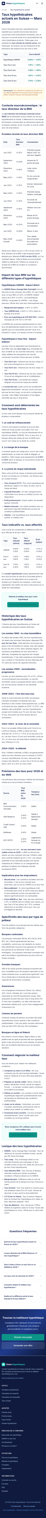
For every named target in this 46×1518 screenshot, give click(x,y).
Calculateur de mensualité (11, 1397)
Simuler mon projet (23, 1337)
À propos (5, 1484)
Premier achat (6, 1412)
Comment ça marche (9, 1480)
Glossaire (5, 1491)
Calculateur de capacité (10, 1393)
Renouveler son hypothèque (11, 1435)
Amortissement (7, 1442)
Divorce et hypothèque (10, 1457)
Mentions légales (29, 1506)
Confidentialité (16, 1506)
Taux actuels (6, 1401)
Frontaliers (5, 1465)
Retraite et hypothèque (10, 1461)
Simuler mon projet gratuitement (23, 605)
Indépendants (6, 1468)
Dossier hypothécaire (9, 1423)
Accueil (4, 10)
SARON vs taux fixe (9, 1439)
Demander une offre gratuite (23, 1135)
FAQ (3, 1487)
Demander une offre (23, 1345)
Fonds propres (7, 1416)
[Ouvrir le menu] (42, 3)
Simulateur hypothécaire (10, 1390)
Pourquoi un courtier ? (9, 1446)
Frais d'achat (6, 1420)
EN (37, 3)
